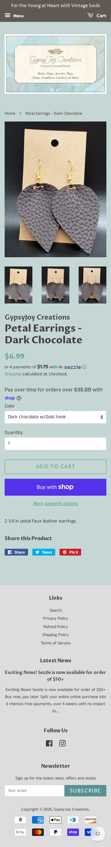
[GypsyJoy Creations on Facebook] (49, 745)
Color (10, 406)
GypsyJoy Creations (71, 809)
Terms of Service (56, 643)
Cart (101, 16)
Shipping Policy (55, 635)
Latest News (55, 660)
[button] (55, 367)
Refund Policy (55, 627)
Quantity (14, 432)
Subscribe (85, 790)
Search (56, 611)
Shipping (13, 374)
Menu (18, 16)
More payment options (55, 503)
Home (10, 113)
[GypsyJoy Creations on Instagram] (62, 745)
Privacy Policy (55, 619)
